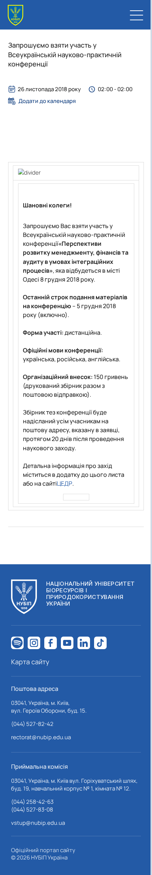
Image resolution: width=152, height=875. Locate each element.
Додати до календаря (47, 101)
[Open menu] (136, 15)
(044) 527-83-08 (32, 809)
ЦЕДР (64, 483)
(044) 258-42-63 (32, 802)
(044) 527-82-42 (32, 724)
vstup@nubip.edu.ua (38, 823)
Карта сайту (30, 661)
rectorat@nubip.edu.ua (41, 737)
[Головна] (15, 15)
